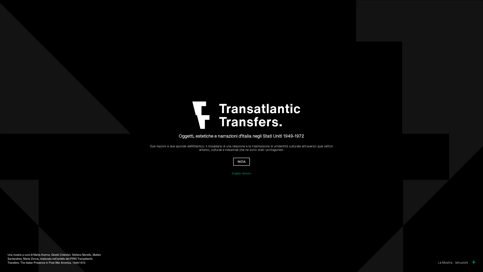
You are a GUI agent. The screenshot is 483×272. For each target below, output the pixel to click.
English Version (241, 173)
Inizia (241, 161)
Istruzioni (461, 262)
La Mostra (445, 262)
